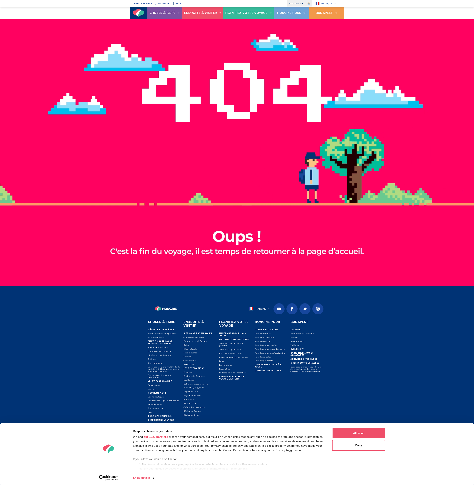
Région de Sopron (192, 395)
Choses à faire (162, 13)
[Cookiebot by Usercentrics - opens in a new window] (108, 478)
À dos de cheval (155, 408)
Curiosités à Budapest (193, 337)
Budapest (324, 13)
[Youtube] (279, 308)
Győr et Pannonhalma (194, 407)
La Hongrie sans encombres (232, 373)
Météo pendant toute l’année (233, 357)
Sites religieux (155, 363)
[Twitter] (305, 308)
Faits (221, 361)
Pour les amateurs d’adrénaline (270, 353)
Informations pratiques (230, 353)
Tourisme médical (156, 337)
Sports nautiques (156, 397)
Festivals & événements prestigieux (159, 376)
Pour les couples (263, 357)
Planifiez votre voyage (246, 13)
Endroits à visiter (200, 13)
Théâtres (152, 359)
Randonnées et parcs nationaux (163, 401)
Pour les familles (263, 333)
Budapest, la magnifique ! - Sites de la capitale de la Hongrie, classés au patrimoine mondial (306, 369)
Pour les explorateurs (265, 337)
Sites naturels (190, 349)
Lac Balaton (189, 380)
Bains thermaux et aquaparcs (162, 333)
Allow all (358, 433)
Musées (187, 356)
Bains (186, 345)
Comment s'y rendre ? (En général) (232, 344)
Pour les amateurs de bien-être (270, 349)
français (326, 3)
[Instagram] (317, 308)
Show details (141, 477)
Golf (150, 412)
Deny (358, 445)
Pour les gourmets (264, 361)
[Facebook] (292, 308)
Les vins (151, 389)
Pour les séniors (262, 341)
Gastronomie (154, 385)
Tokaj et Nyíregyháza (193, 388)
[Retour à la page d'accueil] (138, 13)
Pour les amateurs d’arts (266, 345)
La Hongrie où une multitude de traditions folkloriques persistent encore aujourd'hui (164, 369)
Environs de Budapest (194, 376)
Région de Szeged (192, 411)
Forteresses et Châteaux (159, 351)
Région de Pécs (190, 391)
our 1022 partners (156, 436)
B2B (178, 3)
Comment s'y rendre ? (230, 349)
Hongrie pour (289, 13)
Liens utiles (224, 369)
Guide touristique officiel (152, 3)
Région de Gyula (191, 415)
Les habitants (225, 365)
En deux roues (155, 404)
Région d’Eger (190, 403)
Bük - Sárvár (189, 399)
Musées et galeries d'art (159, 355)
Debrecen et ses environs (195, 384)
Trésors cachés (190, 353)
